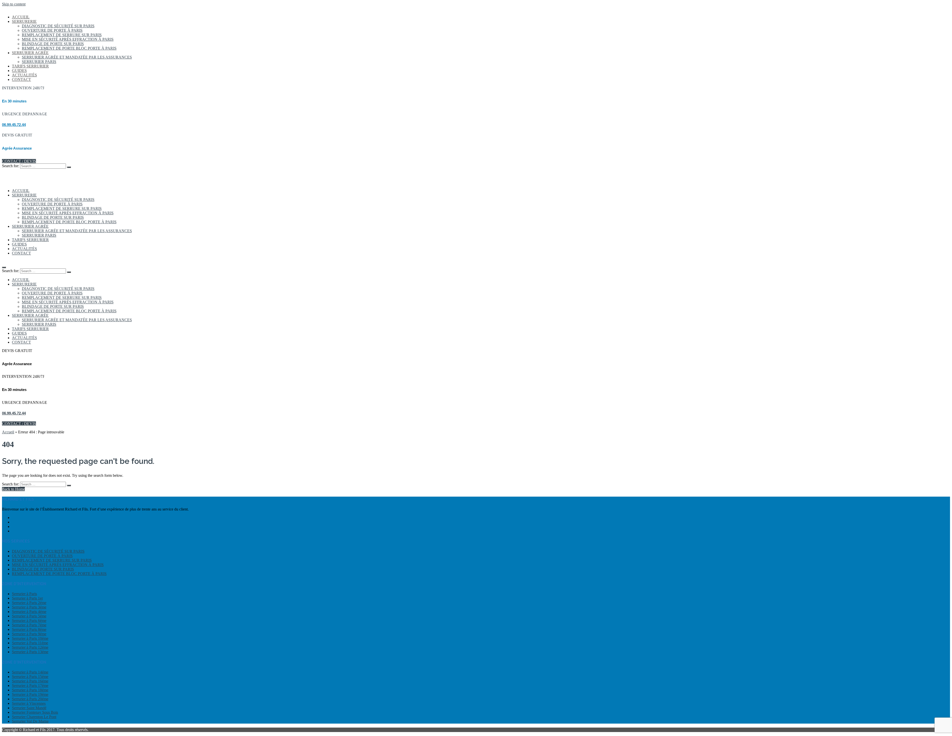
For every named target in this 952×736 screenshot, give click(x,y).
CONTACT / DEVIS (19, 161)
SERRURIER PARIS (39, 62)
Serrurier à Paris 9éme (29, 634)
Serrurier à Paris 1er (27, 598)
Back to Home (13, 489)
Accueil (8, 432)
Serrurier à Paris (24, 594)
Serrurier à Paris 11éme (30, 643)
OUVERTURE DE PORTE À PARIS (52, 30)
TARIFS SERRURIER (30, 66)
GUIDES (19, 70)
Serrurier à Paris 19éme (30, 694)
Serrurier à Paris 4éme (29, 611)
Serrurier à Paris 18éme (30, 690)
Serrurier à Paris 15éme (30, 676)
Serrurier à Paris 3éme (29, 607)
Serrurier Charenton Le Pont (34, 717)
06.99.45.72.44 (14, 125)
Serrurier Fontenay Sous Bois (35, 712)
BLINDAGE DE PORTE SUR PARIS (53, 44)
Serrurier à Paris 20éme (30, 699)
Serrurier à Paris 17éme (30, 685)
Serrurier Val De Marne (30, 721)
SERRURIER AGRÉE (30, 53)
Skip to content (14, 4)
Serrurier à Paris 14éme (30, 672)
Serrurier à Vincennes (29, 703)
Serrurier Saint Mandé (29, 708)
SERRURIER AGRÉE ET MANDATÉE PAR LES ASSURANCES (77, 57)
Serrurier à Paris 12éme (30, 647)
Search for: (10, 166)
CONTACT (21, 79)
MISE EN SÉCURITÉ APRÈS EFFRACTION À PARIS (68, 39)
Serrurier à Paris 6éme (29, 620)
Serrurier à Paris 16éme (30, 681)
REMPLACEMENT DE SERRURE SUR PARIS (62, 35)
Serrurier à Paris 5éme (29, 616)
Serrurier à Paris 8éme (29, 629)
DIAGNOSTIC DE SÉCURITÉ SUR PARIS (58, 26)
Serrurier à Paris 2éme (29, 603)
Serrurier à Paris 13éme (30, 652)
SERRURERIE (24, 21)
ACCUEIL (21, 17)
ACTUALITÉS (24, 75)
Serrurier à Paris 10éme (30, 638)
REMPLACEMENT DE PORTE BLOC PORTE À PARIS (69, 48)
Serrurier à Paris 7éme (29, 625)
